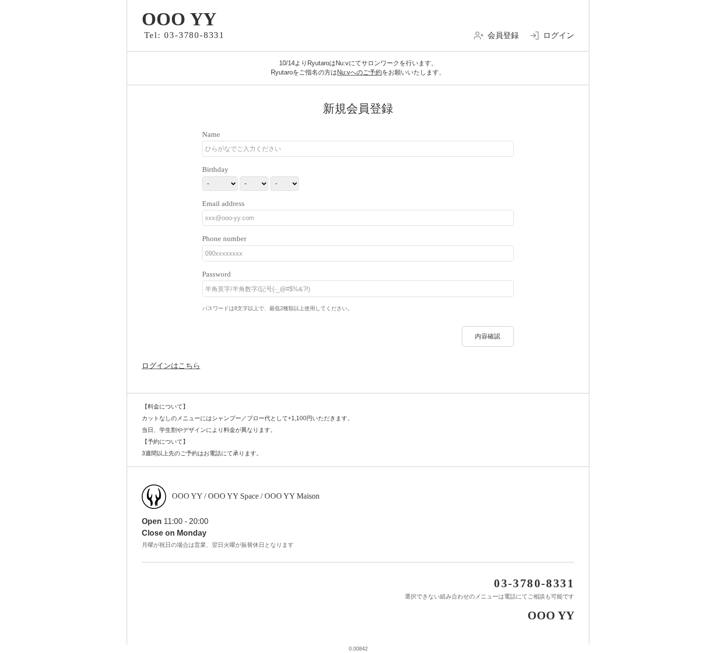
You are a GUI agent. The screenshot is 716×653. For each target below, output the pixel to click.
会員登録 (503, 35)
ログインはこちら (171, 365)
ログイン (558, 35)
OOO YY (179, 19)
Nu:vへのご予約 (359, 72)
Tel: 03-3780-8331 (184, 35)
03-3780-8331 (534, 583)
